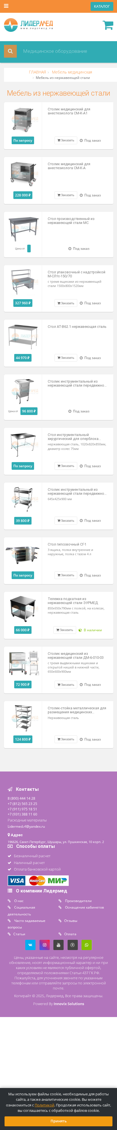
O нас (18, 900)
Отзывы (70, 920)
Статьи (19, 934)
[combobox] (58, 51)
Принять (59, 1121)
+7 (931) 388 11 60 (22, 814)
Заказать (67, 140)
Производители (78, 900)
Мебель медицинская (71, 72)
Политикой (44, 1105)
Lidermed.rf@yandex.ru (26, 826)
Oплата (70, 934)
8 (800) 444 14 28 (21, 798)
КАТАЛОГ (102, 6)
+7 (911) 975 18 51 (22, 809)
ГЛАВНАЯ (37, 72)
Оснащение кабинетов (84, 907)
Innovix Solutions (69, 1003)
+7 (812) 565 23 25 (22, 803)
